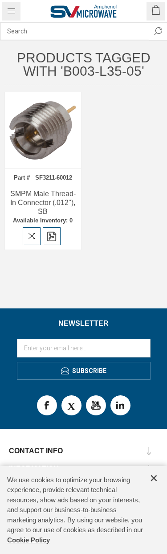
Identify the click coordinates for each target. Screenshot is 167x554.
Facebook (47, 405)
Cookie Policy (28, 540)
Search (158, 31)
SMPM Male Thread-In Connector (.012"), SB (43, 202)
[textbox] (74, 31)
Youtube (96, 405)
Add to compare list (32, 236)
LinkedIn (120, 405)
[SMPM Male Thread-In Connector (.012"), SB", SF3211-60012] (42, 130)
